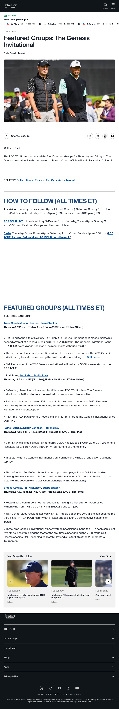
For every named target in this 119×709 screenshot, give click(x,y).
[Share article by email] (112, 136)
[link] (11, 6)
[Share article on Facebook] (97, 136)
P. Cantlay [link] (91, 24)
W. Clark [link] (15, 24)
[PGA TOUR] (10, 616)
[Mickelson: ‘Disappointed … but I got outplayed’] (71, 573)
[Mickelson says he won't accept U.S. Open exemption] (27, 573)
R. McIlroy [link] (52, 24)
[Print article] (105, 136)
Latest (10, 602)
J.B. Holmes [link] (92, 357)
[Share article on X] (90, 136)
